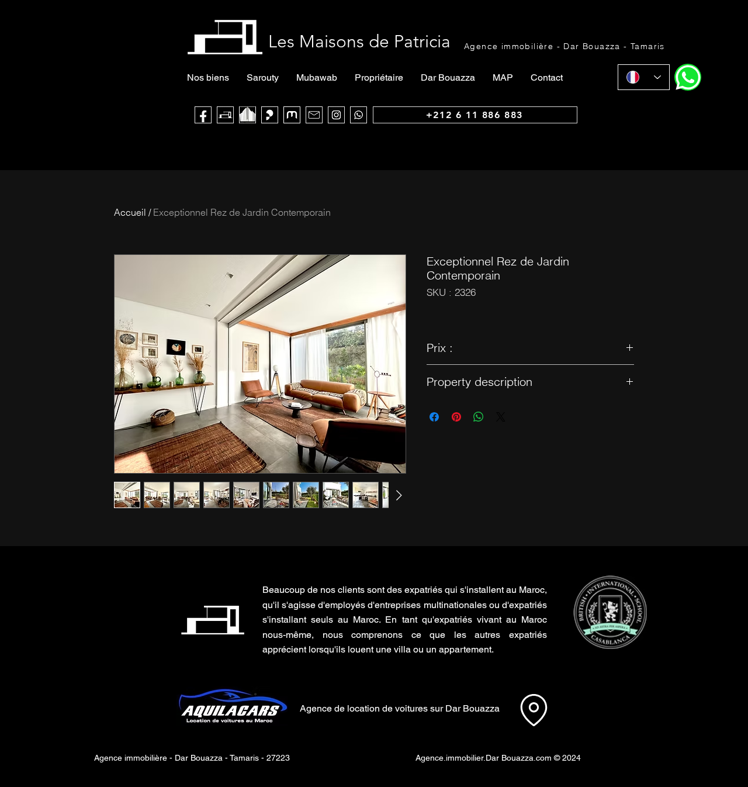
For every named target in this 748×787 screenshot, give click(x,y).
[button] (610, 612)
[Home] (687, 77)
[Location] (533, 709)
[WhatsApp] (358, 114)
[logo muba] (291, 114)
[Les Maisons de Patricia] (225, 114)
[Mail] (314, 114)
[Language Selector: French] (644, 77)
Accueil (130, 212)
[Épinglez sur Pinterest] (456, 417)
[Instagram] (336, 114)
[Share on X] (501, 417)
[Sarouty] (269, 114)
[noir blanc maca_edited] (247, 114)
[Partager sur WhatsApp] (479, 417)
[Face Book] (203, 114)
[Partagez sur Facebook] (434, 417)
